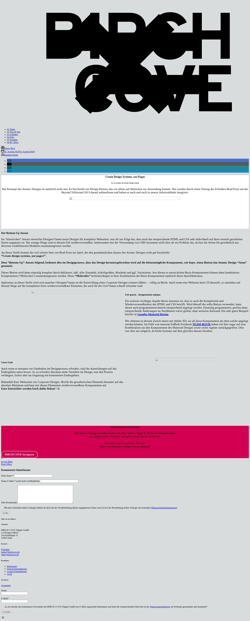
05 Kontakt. (12, 140)
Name (4, 590)
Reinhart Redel (11, 155)
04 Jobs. (10, 137)
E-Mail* (5, 598)
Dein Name (7, 475)
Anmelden (6, 585)
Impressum (12, 566)
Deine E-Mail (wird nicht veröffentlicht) (20, 481)
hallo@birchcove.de (10, 552)
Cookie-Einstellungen (17, 571)
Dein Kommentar (9, 502)
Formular (5, 549)
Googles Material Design (152, 314)
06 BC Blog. (13, 142)
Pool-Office (6, 464)
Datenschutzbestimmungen (164, 508)
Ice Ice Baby (7, 461)
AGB (9, 574)
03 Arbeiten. (12, 134)
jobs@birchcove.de (10, 554)
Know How (9, 148)
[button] (9, 161)
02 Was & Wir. (13, 132)
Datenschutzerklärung (17, 569)
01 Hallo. (11, 129)
